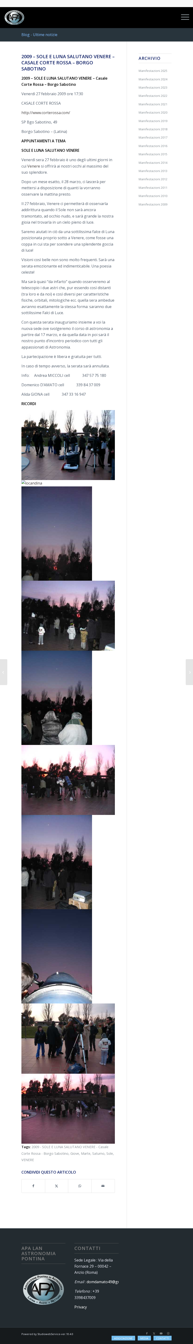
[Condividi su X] (56, 1185)
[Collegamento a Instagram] (168, 1333)
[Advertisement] (155, 292)
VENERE (27, 1160)
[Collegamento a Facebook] (146, 1333)
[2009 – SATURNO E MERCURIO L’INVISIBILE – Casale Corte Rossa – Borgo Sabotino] (3, 672)
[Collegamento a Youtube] (161, 1333)
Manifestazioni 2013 (153, 171)
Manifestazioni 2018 (153, 129)
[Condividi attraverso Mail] (103, 1185)
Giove (74, 1153)
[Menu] (182, 17)
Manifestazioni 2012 (153, 179)
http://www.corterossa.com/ (45, 112)
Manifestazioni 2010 (153, 196)
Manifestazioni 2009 (153, 204)
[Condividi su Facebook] (33, 1185)
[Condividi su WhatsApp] (79, 1185)
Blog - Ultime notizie (39, 34)
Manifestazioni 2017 (153, 137)
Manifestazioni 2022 (153, 96)
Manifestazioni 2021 (153, 104)
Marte (85, 1153)
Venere (33, 166)
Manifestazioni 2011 (153, 187)
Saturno (98, 1153)
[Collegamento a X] (153, 1333)
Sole (109, 1153)
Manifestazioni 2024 (153, 79)
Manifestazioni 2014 (153, 162)
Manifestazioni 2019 (153, 121)
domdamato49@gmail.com (110, 1281)
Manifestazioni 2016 (153, 146)
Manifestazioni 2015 (153, 154)
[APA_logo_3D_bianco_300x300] (14, 17)
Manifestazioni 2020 (153, 112)
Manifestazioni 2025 (153, 71)
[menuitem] (182, 17)
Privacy (80, 1307)
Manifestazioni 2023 (153, 87)
